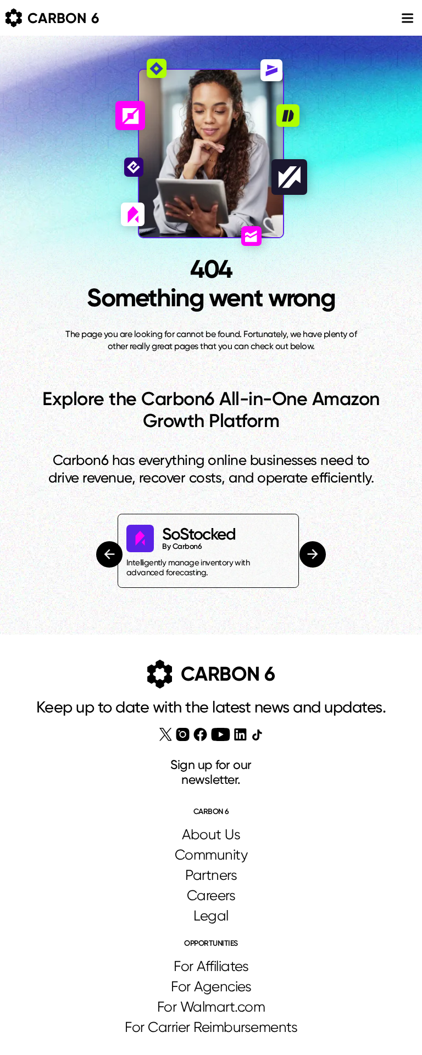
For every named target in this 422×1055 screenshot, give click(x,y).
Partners (211, 875)
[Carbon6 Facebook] (200, 734)
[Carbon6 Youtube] (220, 734)
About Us (211, 834)
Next (312, 554)
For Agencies (211, 986)
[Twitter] (165, 734)
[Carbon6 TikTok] (257, 734)
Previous (111, 554)
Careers (211, 895)
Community (211, 854)
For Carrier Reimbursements (211, 1027)
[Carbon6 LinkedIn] (240, 734)
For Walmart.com (211, 1006)
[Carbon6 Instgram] (183, 734)
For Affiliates (211, 966)
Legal (211, 915)
